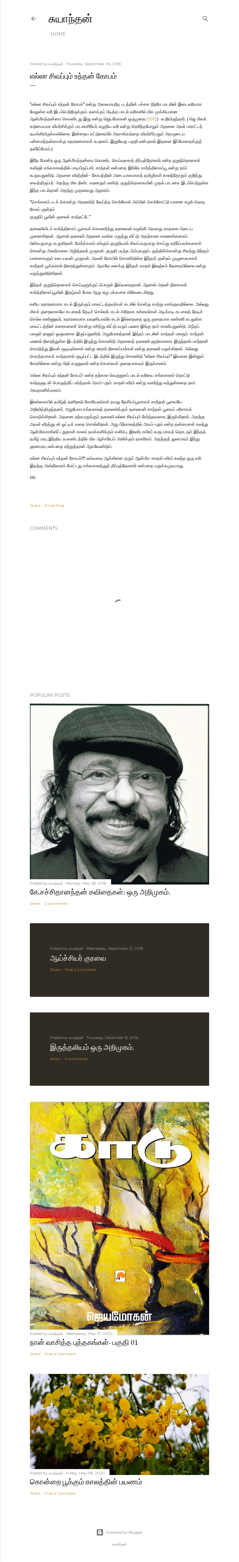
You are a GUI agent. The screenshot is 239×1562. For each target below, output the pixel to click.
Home (58, 34)
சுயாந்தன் (71, 18)
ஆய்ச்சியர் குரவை (78, 958)
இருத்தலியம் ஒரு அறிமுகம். (92, 1047)
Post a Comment (80, 969)
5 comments (76, 1058)
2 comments (56, 903)
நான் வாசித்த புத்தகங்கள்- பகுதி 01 (84, 1342)
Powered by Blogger (124, 1532)
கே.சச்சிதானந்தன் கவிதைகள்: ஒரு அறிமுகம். (100, 892)
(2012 (152, 119)
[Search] (205, 17)
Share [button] (35, 505)
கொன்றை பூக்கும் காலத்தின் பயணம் (86, 1482)
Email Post (54, 505)
